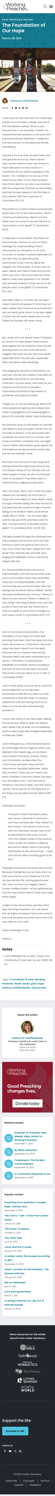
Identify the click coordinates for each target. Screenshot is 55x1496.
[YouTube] (10, 1451)
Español (18, 1485)
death (17, 983)
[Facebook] (4, 1451)
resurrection (38, 987)
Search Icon (45, 6)
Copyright (28, 1480)
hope (41, 983)
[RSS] (20, 1451)
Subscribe (11, 1480)
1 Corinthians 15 (18, 979)
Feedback (35, 1485)
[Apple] (15, 1451)
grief (34, 983)
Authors (45, 1480)
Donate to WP (15, 1431)
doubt (26, 983)
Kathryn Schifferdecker (16, 987)
